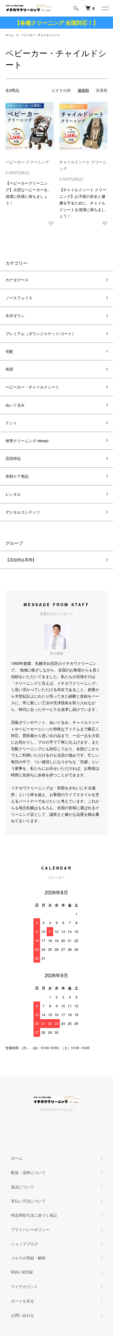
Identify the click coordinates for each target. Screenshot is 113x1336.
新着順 (102, 90)
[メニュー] (105, 8)
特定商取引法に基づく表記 (34, 1215)
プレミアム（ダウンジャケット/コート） (40, 333)
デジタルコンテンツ (22, 512)
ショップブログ (24, 1243)
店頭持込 (13, 458)
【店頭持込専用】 (20, 559)
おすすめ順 (61, 90)
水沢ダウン (15, 315)
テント (11, 422)
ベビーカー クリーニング (27, 161)
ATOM (27, 1272)
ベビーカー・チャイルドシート (40, 35)
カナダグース (17, 279)
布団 (9, 369)
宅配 (9, 351)
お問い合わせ (22, 1315)
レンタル (13, 494)
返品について (22, 1186)
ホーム (9, 35)
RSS (15, 1272)
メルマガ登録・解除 (28, 1258)
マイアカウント (24, 1286)
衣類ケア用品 (17, 476)
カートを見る (22, 1300)
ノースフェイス (18, 297)
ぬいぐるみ (15, 404)
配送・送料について (28, 1172)
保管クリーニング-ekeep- (27, 440)
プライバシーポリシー (30, 1229)
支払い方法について (28, 1200)
